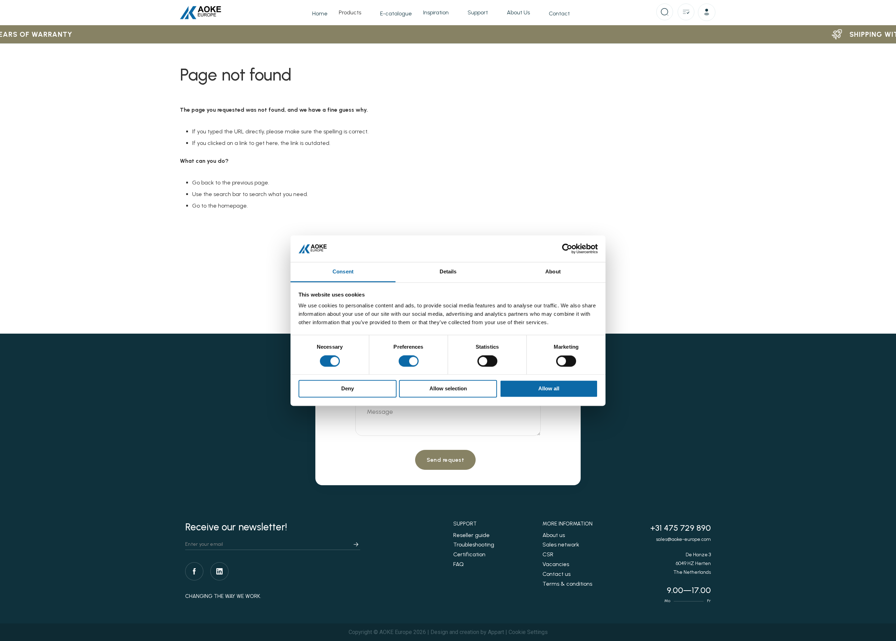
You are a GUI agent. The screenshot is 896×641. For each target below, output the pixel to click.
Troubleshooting (473, 544)
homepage (232, 205)
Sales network (560, 544)
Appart (496, 632)
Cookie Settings (528, 632)
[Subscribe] (356, 544)
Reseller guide (471, 535)
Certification (469, 554)
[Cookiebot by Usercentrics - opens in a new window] (567, 248)
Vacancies (555, 564)
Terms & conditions (567, 583)
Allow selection (448, 389)
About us (553, 535)
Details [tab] (448, 272)
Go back (203, 182)
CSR (547, 554)
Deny (347, 389)
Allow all (548, 389)
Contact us (556, 574)
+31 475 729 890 (680, 528)
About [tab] (553, 272)
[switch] (409, 361)
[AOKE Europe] (201, 13)
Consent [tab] (343, 272)
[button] (708, 13)
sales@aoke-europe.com (683, 539)
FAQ (458, 564)
